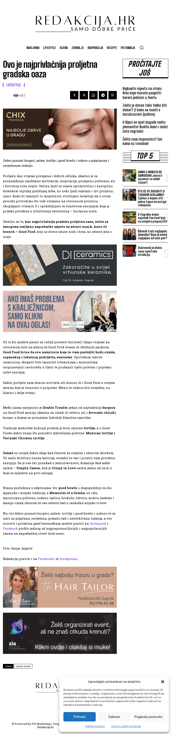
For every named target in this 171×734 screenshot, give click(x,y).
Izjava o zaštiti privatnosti (126, 726)
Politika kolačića (95, 726)
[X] (84, 95)
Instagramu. (69, 559)
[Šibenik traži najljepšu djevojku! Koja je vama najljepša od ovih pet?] (129, 234)
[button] (163, 682)
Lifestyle (13, 85)
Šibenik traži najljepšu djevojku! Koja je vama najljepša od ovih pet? (152, 234)
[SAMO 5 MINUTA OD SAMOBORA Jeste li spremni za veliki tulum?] (129, 175)
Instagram (98, 523)
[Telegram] (103, 95)
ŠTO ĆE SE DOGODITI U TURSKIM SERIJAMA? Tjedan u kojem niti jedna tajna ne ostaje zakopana (152, 198)
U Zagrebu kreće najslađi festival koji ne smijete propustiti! (152, 218)
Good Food (23, 666)
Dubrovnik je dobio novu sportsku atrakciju (150, 251)
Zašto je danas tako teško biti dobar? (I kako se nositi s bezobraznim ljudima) (145, 110)
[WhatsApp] (93, 95)
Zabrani (114, 717)
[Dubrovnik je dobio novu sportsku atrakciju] (129, 251)
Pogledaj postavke (148, 717)
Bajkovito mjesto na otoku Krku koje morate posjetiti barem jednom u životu (142, 93)
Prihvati (80, 717)
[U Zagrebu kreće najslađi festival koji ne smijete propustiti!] (129, 217)
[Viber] (112, 95)
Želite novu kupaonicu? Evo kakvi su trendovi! (142, 141)
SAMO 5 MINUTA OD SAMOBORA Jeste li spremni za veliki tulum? (150, 177)
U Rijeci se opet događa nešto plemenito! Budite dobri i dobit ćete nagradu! (145, 126)
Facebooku (46, 559)
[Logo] (85, 21)
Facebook (10, 528)
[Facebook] (74, 95)
